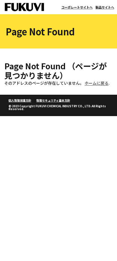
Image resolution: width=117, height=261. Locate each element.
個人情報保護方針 (20, 100)
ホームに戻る (96, 83)
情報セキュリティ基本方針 (53, 100)
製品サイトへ (104, 7)
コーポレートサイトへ (77, 7)
